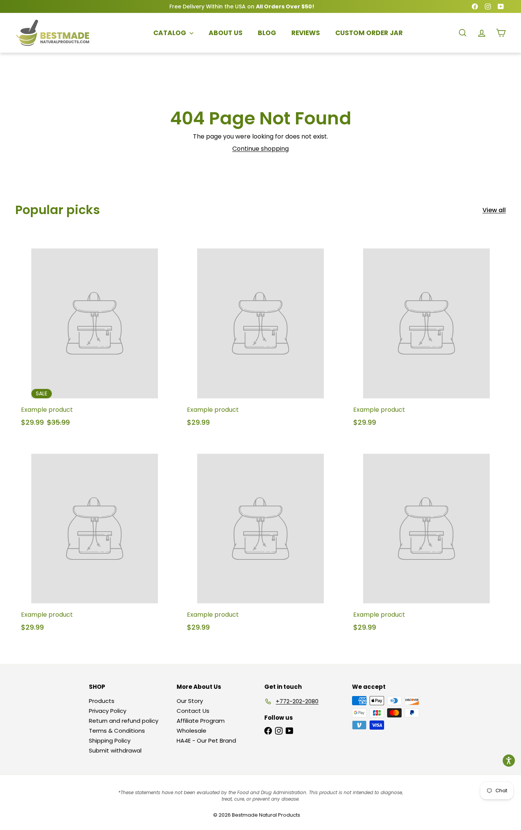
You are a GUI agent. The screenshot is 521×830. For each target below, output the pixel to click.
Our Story (190, 701)
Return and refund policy (123, 721)
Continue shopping (260, 148)
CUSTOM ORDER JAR (369, 32)
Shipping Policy (109, 741)
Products (101, 701)
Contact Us (193, 711)
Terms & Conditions (117, 731)
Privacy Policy (107, 711)
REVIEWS (305, 32)
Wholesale (191, 731)
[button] (509, 760)
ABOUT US (226, 32)
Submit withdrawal (115, 750)
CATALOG (170, 32)
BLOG (267, 32)
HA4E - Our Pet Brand (206, 741)
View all (494, 210)
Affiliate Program (201, 721)
